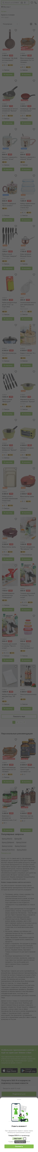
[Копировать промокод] (25, 1138)
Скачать (19, 1146)
